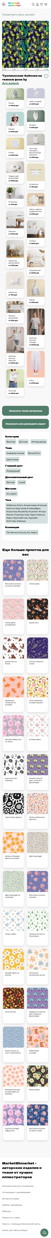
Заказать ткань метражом (25, 410)
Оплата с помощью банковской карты (21, 1224)
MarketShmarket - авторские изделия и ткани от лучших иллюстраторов (22, 1170)
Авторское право (10, 1198)
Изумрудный (13, 470)
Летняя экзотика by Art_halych (21, 532)
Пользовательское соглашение (17, 1186)
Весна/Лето (34, 453)
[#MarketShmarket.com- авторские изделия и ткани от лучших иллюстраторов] (14, 3)
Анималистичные (15, 453)
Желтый (10, 482)
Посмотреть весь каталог (18, 14)
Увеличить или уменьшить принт (25, 423)
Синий (21, 482)
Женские (10, 441)
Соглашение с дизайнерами (16, 1192)
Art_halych (10, 83)
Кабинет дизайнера (12, 1205)
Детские (23, 441)
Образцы (6, 1211)
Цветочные (12, 459)
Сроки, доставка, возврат (15, 1230)
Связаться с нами (11, 1217)
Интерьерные (39, 441)
